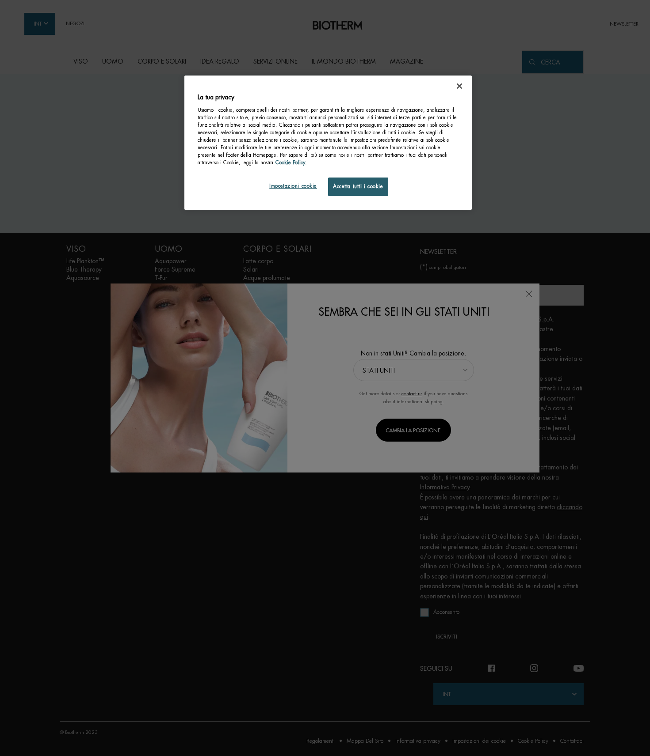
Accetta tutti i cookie (358, 186)
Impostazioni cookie (293, 186)
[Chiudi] (459, 86)
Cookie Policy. (291, 162)
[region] (328, 143)
